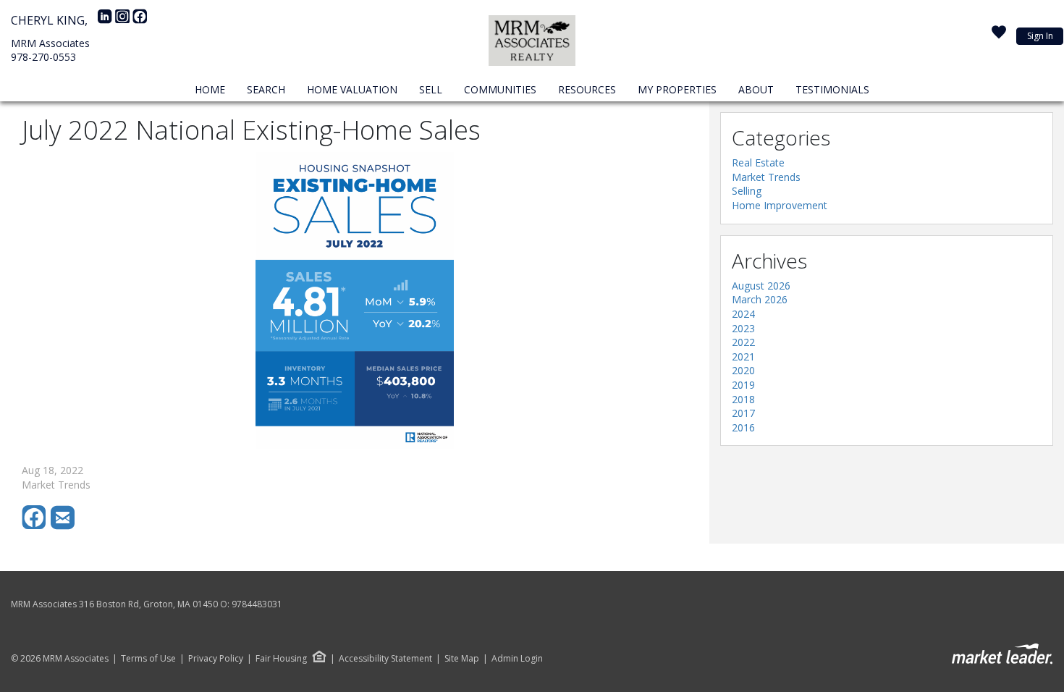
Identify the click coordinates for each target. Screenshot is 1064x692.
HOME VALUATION (352, 89)
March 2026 (760, 299)
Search (266, 89)
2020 (743, 370)
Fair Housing (281, 658)
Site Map (461, 658)
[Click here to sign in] (999, 36)
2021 (743, 356)
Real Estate (758, 162)
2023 (743, 328)
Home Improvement (779, 205)
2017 (743, 413)
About (756, 89)
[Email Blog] (64, 526)
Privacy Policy (215, 658)
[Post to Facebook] (36, 526)
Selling (746, 191)
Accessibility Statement (385, 658)
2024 (743, 314)
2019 (743, 385)
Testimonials (832, 89)
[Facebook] (139, 20)
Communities (500, 89)
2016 (743, 427)
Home (210, 89)
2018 (743, 399)
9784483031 (257, 604)
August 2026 (761, 285)
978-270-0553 (43, 57)
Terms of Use (148, 658)
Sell (430, 89)
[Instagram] (123, 20)
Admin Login (517, 658)
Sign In (1040, 36)
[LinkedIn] (106, 20)
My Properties (677, 89)
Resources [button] (587, 89)
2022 (743, 342)
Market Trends (766, 177)
